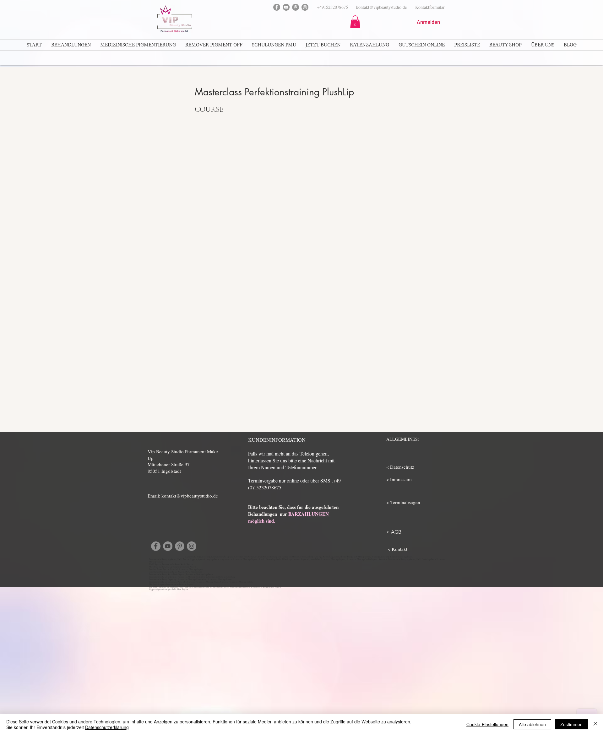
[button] (355, 21)
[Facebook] (276, 7)
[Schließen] (595, 724)
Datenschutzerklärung (107, 727)
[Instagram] (305, 7)
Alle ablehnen (532, 724)
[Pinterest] (295, 7)
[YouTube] (286, 7)
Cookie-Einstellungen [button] (487, 724)
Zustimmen (571, 724)
